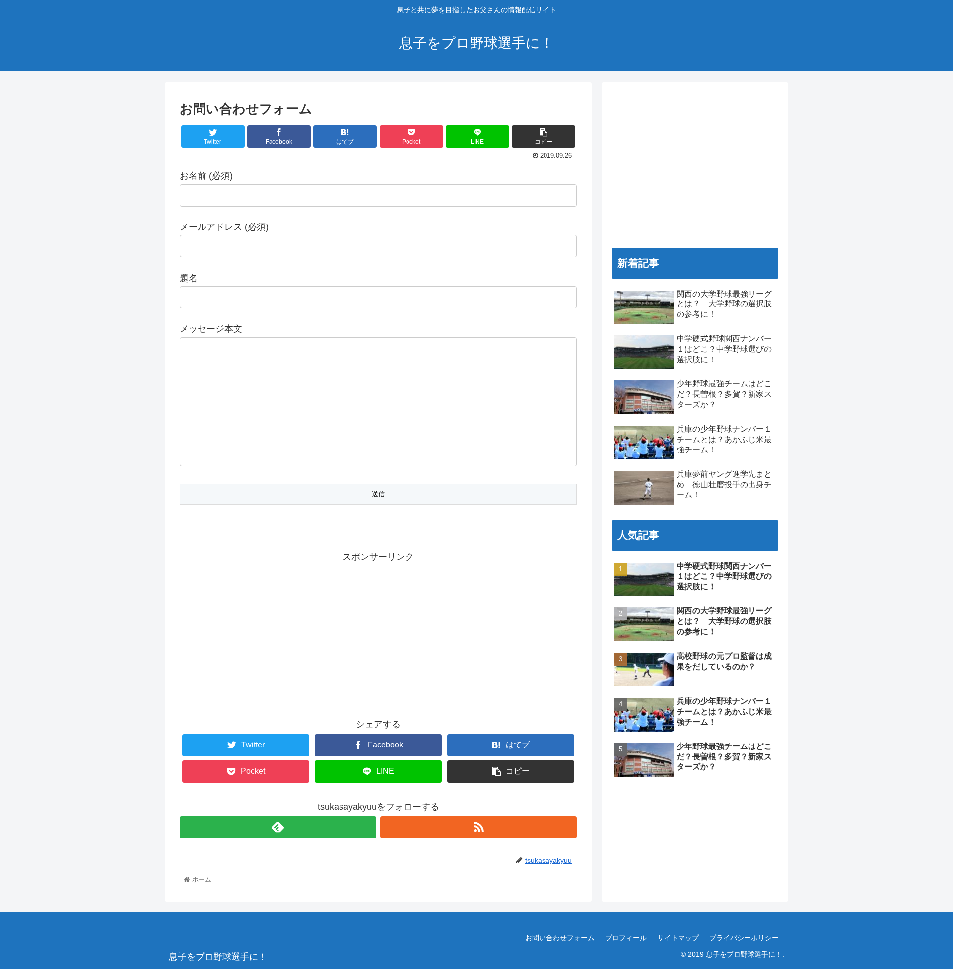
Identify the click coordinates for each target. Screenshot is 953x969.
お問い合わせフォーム (560, 938)
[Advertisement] (378, 634)
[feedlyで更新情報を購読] (278, 827)
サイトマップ (678, 938)
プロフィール (626, 938)
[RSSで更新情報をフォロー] (478, 827)
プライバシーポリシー (744, 938)
